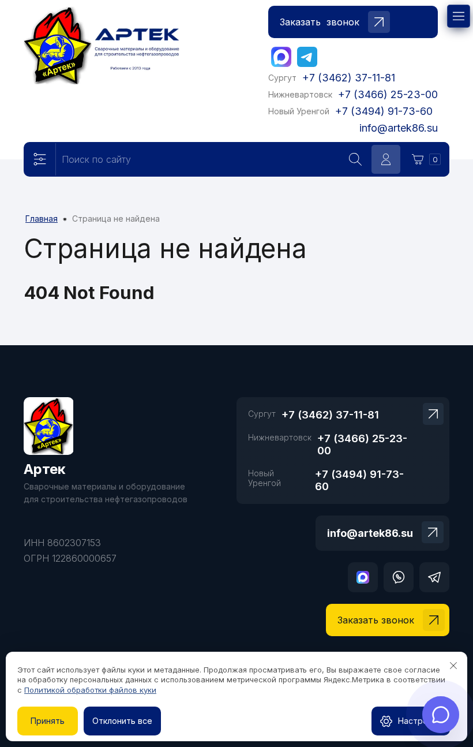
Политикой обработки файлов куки (90, 689)
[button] (353, 22)
